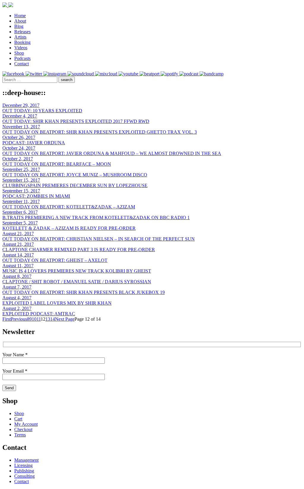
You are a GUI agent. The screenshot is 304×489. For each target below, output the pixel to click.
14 (52, 319)
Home (20, 15)
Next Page (65, 319)
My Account (26, 424)
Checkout (23, 429)
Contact (21, 63)
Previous (19, 319)
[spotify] (170, 73)
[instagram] (55, 73)
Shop (19, 53)
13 (47, 319)
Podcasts (22, 58)
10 (34, 319)
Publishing (24, 470)
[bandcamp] (212, 73)
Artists (20, 36)
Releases (22, 31)
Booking (22, 42)
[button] (66, 80)
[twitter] (34, 73)
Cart (18, 418)
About (20, 20)
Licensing (23, 465)
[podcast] (189, 73)
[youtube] (129, 73)
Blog (18, 26)
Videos (20, 47)
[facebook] (14, 73)
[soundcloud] (81, 73)
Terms (20, 434)
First (6, 319)
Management (26, 460)
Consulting (24, 476)
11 (39, 319)
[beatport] (150, 73)
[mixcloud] (106, 73)
